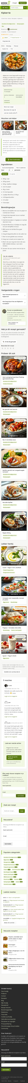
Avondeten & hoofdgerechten (8, 23)
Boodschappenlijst (6, 1010)
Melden (14, 693)
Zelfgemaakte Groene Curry (16, 958)
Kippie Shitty (7, 533)
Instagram (15, 1081)
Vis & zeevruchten (17, 869)
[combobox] (16, 7)
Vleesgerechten (9, 862)
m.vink (10, 685)
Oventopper (11, 944)
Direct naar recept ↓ (9, 107)
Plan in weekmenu (21, 167)
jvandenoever (18, 310)
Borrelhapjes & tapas (10, 872)
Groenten (17, 879)
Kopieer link (5, 48)
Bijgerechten (6, 602)
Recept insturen (6, 1007)
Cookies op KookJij (6, 1017)
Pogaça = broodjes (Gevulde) (12, 628)
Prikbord (3, 993)
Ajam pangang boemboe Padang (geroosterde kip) (13, 378)
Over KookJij (4, 991)
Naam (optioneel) (7, 785)
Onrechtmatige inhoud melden (10, 1026)
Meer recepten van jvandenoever (13, 323)
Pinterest (16, 46)
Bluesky (9, 1081)
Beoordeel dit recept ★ (10, 110)
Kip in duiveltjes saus (9, 440)
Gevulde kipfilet (7, 502)
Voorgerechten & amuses (9, 572)
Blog (2, 1000)
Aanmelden (20, 795)
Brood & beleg (14, 602)
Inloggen (14, 3)
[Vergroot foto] (3, 69)
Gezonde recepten (9, 884)
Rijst (3, 26)
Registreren (23, 3)
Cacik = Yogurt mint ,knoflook (12, 567)
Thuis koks (4, 1014)
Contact (3, 996)
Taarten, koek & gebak (16, 630)
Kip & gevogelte (20, 23)
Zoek (21, 811)
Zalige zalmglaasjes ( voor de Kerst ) (16, 951)
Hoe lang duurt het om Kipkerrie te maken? (13, 302)
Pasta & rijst (8, 879)
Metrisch (4, 174)
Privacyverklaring (6, 1024)
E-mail (4, 792)
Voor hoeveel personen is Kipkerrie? (10, 295)
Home (9, 18)
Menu (6, 7)
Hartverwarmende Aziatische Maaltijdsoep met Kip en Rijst (16, 966)
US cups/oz (12, 174)
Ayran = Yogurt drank (9, 656)
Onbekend (7, 102)
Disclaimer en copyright (8, 1021)
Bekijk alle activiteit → (10, 922)
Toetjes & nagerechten (8, 570)
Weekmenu (4, 1012)
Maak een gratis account (12, 757)
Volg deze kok (6, 41)
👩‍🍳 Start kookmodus (14, 159)
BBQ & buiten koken (10, 877)
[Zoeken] (25, 7)
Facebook (22, 1081)
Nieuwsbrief (4, 1005)
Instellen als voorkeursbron (12, 672)
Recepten (14, 18)
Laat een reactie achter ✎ (10, 113)
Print (12, 48)
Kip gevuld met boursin (10, 409)
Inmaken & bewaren (7, 383)
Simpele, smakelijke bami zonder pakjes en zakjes (15, 937)
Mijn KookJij (4, 1003)
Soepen (7, 869)
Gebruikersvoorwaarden (8, 1019)
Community (4, 1028)
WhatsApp (8, 46)
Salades (19, 881)
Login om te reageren (11, 696)
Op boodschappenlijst (8, 167)
